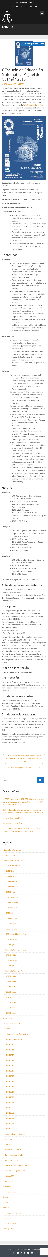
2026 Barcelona (12, 1013)
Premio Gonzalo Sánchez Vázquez (17, 1165)
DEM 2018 (10, 1086)
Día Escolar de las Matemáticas (16, 1034)
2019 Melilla (11, 981)
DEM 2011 (10, 1050)
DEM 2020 (10, 1097)
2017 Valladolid (12, 902)
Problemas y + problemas (14, 1171)
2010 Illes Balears (13, 865)
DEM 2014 (10, 1065)
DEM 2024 (10, 1118)
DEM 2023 (10, 1113)
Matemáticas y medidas (12, 818)
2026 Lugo (10, 944)
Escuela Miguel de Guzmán (33, 44)
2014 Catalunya (12, 887)
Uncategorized (8, 1228)
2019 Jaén (10, 913)
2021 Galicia (11, 986)
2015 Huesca (11, 892)
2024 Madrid (11, 1002)
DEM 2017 (10, 1081)
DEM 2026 (10, 1128)
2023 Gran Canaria (13, 997)
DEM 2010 (10, 1044)
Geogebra (8, 1139)
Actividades (7, 1018)
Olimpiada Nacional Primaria (15, 971)
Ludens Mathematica (12, 1150)
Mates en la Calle (11, 1160)
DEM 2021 (10, 1102)
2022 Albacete (11, 923)
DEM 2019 (10, 1092)
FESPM (21, 84)
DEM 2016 (10, 1076)
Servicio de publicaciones (12, 1213)
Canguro (7, 1218)
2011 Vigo (10, 871)
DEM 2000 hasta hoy (14, 1039)
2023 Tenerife (11, 929)
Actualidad (7, 1186)
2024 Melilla (11, 955)
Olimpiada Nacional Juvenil (15, 950)
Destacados (7, 1197)
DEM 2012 (10, 1055)
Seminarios (8, 1181)
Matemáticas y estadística (13, 823)
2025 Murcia (10, 1008)
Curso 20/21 (10, 1176)
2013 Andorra (11, 881)
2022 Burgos (11, 992)
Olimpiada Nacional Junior (15, 860)
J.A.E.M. (7, 1144)
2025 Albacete (11, 939)
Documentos (9, 855)
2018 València (11, 908)
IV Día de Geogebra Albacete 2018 (22, 768)
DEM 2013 (10, 1060)
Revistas (6, 1207)
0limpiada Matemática (12, 850)
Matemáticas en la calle (13, 1155)
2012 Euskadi (11, 876)
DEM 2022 (10, 1107)
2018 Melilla (11, 976)
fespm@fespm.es (25, 2)
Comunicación (10, 1192)
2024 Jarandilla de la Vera (16, 934)
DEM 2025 (10, 1123)
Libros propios (10, 1223)
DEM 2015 (10, 1071)
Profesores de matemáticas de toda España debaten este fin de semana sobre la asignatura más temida (24, 758)
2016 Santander (12, 897)
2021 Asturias (11, 918)
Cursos (7, 1029)
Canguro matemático (13, 1023)
